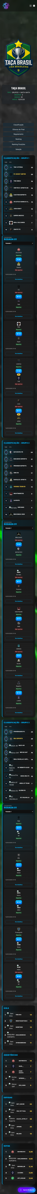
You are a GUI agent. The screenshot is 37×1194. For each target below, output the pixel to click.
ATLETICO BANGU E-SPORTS (21, 201)
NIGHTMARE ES (19, 493)
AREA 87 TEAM (24, 783)
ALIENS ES (22, 790)
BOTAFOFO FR (18, 452)
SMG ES (16, 472)
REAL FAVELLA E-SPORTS (21, 759)
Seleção (19, 149)
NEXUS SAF (24, 752)
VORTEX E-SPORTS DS (21, 188)
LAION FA (17, 500)
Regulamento (18, 134)
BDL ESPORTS (18, 738)
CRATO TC (17, 229)
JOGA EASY (18, 208)
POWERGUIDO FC (19, 731)
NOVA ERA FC (25, 776)
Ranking (19, 139)
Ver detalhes (18, 279)
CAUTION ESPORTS (20, 195)
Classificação (18, 125)
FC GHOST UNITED (20, 174)
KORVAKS (21, 507)
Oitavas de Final (18, 129)
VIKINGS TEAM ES (19, 486)
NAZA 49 (22, 745)
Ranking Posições (18, 144)
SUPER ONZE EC (19, 215)
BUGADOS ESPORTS (20, 459)
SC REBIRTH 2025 (23, 767)
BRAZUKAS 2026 (19, 514)
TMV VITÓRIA (18, 167)
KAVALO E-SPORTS (20, 479)
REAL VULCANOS (19, 222)
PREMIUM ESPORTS (20, 466)
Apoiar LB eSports (28, 1189)
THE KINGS (17, 181)
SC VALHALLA (24, 797)
